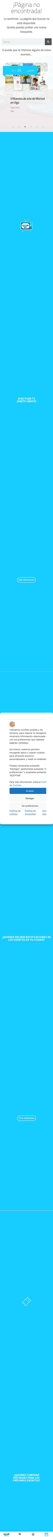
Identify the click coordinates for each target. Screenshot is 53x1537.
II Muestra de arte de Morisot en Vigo (27, 100)
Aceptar (30, 790)
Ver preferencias (30, 805)
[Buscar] (20, 1534)
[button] (33, 1534)
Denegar (30, 798)
